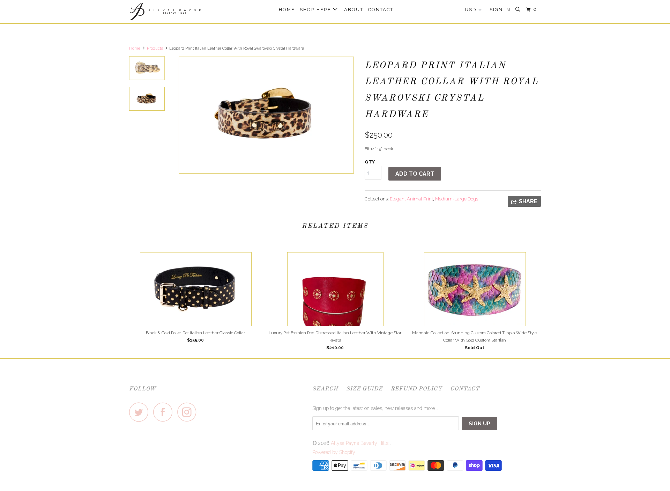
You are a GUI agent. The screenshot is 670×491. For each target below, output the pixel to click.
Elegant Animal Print (411, 198)
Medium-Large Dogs (456, 198)
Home (287, 9)
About (353, 9)
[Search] (518, 9)
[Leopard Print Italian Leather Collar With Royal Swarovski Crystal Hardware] (266, 115)
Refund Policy (416, 389)
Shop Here (316, 9)
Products (155, 48)
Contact (380, 9)
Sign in (500, 9)
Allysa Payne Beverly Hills (360, 443)
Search (325, 389)
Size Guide (364, 389)
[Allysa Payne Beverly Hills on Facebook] (164, 412)
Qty (370, 161)
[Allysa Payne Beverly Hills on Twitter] (140, 412)
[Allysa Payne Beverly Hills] (165, 11)
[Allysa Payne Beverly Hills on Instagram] (188, 412)
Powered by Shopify (333, 452)
